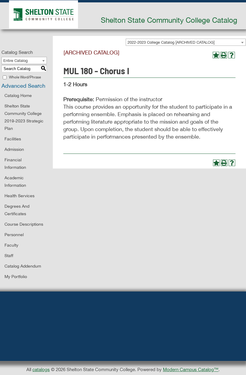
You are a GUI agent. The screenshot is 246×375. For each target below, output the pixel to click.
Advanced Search (23, 86)
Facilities (12, 138)
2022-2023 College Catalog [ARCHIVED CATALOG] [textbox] (171, 42)
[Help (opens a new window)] (231, 55)
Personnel (14, 234)
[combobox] (186, 42)
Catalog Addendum (22, 266)
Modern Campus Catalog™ (190, 369)
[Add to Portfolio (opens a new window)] (216, 55)
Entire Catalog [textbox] (15, 60)
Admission (14, 149)
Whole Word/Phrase (25, 77)
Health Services (19, 195)
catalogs (41, 369)
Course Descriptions (23, 224)
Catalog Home (18, 95)
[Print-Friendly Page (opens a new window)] (223, 55)
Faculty (11, 245)
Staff (8, 255)
